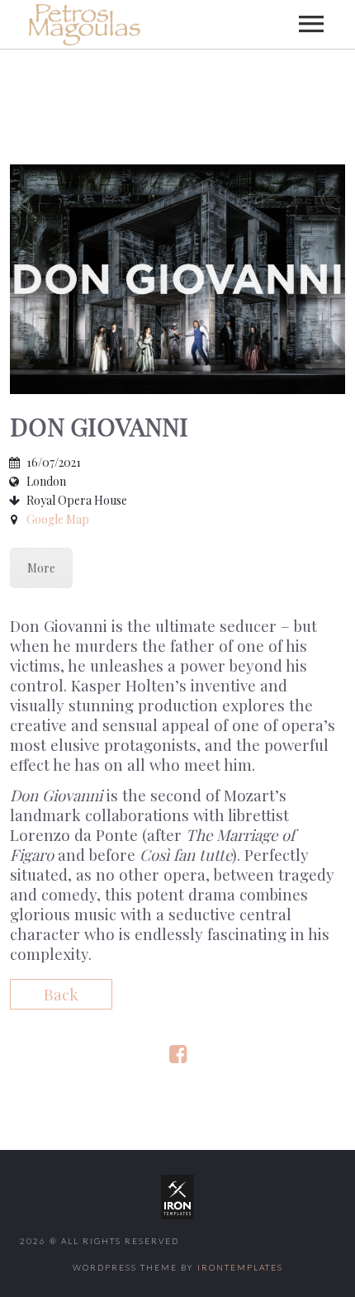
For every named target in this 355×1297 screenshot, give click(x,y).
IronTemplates (240, 1267)
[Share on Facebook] (178, 1055)
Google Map (57, 519)
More (41, 568)
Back (61, 994)
